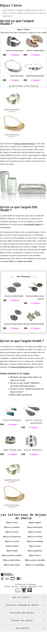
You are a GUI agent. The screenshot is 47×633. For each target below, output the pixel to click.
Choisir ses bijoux (22, 620)
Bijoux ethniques (35, 527)
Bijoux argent (35, 522)
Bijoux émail (12, 551)
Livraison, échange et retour (22, 605)
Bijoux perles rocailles (12, 555)
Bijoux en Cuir (12, 532)
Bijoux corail (35, 546)
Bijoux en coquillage (35, 565)
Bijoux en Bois (35, 532)
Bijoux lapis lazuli (12, 565)
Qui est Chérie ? (22, 597)
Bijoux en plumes (12, 527)
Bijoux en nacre (12, 541)
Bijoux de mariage (35, 541)
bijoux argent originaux (24, 144)
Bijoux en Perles (35, 537)
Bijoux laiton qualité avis (21, 395)
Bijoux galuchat (35, 551)
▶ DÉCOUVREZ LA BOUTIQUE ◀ (24, 86)
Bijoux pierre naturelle (35, 560)
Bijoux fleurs (35, 555)
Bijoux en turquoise (12, 537)
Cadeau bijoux (11, 546)
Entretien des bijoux (22, 613)
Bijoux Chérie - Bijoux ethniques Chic (23, 586)
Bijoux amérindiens (12, 560)
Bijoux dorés (12, 522)
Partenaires (22, 628)
